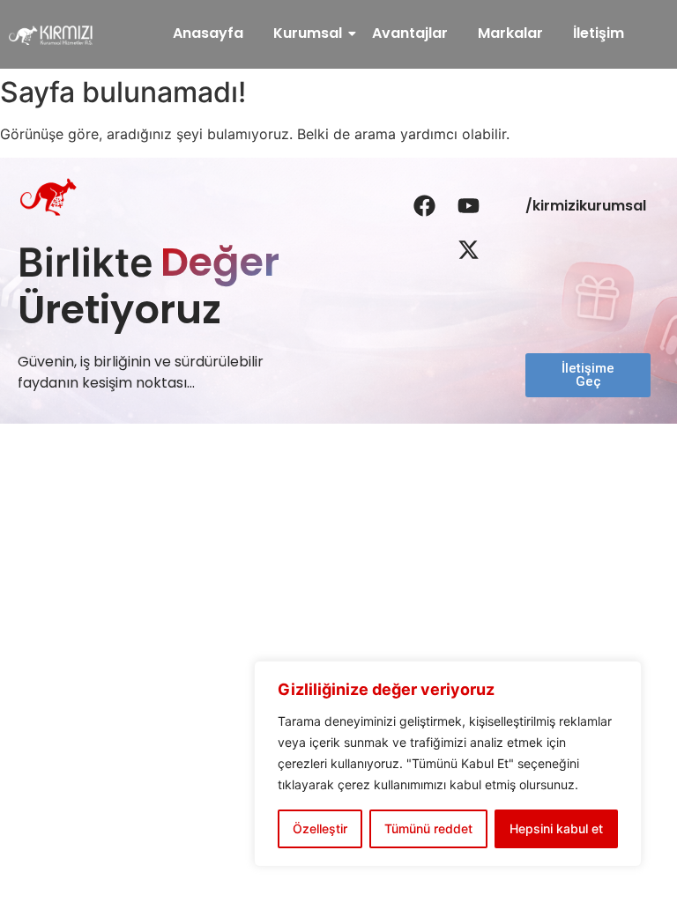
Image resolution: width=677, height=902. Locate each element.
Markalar (510, 33)
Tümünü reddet (428, 828)
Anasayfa (208, 33)
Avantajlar (410, 33)
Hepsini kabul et (556, 828)
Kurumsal (307, 33)
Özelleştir (320, 828)
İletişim (598, 33)
